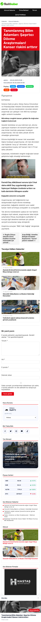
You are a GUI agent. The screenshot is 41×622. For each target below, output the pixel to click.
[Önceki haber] (30, 445)
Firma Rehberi (24, 10)
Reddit (6, 90)
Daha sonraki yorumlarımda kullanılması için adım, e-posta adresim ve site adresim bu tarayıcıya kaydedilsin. (20, 388)
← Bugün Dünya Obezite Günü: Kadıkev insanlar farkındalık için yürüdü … (9, 239)
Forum (35, 10)
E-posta (5, 367)
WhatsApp (30, 86)
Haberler (4, 21)
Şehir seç (8, 413)
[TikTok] (27, 431)
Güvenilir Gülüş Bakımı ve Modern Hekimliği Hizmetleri (21, 509)
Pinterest (14, 90)
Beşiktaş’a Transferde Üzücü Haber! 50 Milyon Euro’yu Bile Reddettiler (21, 519)
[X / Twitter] (10, 431)
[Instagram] (16, 431)
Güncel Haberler (9, 10)
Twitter (13, 86)
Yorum (4, 341)
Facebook (21, 86)
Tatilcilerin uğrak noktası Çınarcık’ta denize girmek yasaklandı (19, 512)
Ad (3, 359)
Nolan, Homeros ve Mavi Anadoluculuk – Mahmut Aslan (19, 515)
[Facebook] (5, 431)
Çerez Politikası (20, 15)
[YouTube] (22, 431)
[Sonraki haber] (35, 445)
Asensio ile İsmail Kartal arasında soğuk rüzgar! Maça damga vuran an (20, 506)
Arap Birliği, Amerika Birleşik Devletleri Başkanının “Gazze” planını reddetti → (30, 238)
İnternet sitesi (6, 375)
